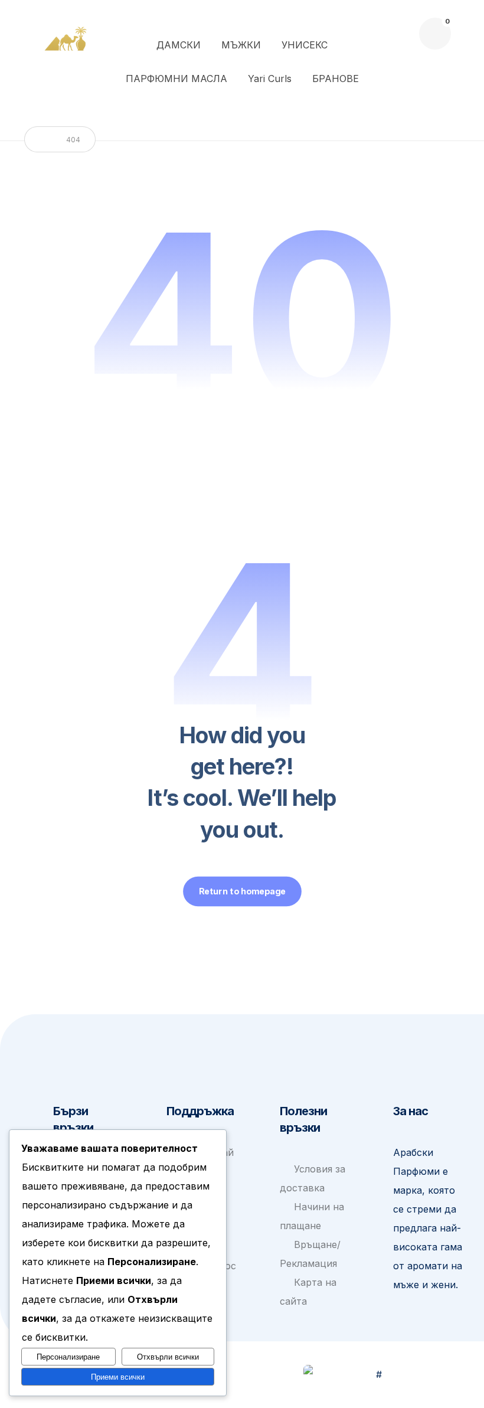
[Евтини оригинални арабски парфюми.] (68, 37)
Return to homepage (242, 891)
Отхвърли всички (168, 1357)
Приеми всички (118, 1377)
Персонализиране (68, 1357)
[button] (435, 34)
